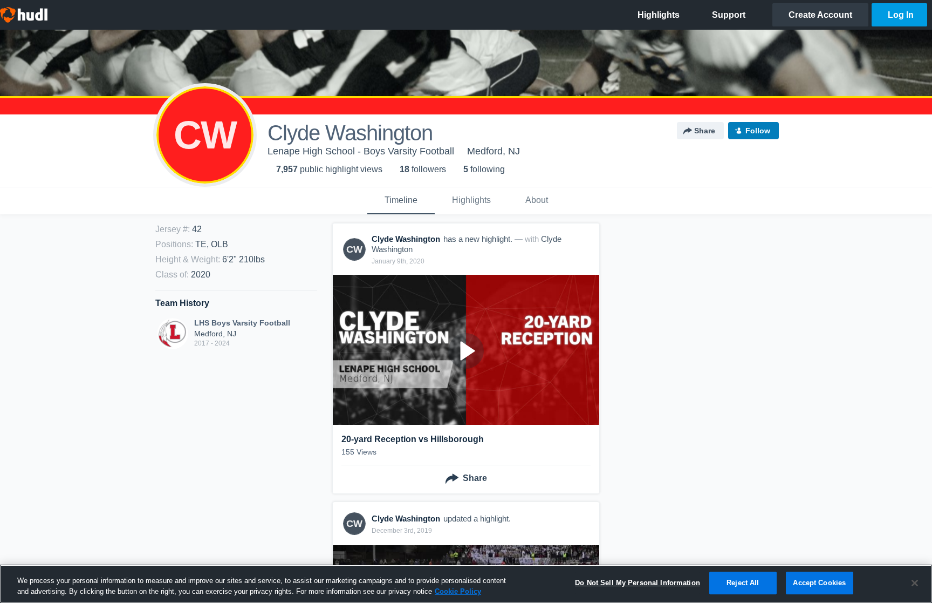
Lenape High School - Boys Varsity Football (361, 151)
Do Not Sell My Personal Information (637, 583)
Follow (757, 130)
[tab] (401, 200)
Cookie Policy (458, 591)
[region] (466, 584)
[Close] (915, 583)
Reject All (743, 583)
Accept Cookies (819, 583)
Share (704, 130)
